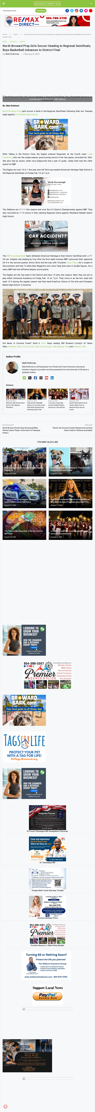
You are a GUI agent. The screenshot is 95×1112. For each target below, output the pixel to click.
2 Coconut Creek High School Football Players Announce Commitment (56, 405)
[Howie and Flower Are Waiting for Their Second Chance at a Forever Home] (70, 462)
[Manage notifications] (5, 1107)
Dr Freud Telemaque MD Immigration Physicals (47, 831)
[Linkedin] (81, 10)
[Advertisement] (47, 74)
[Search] (91, 4)
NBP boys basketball (16, 256)
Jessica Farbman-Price (47, 918)
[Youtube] (90, 10)
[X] (30, 378)
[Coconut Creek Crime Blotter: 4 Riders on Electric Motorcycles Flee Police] (24, 493)
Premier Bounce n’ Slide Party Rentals (47, 945)
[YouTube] (46, 378)
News (16, 34)
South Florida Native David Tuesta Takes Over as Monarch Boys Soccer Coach (78, 406)
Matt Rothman (12, 54)
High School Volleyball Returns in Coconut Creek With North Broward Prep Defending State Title (36, 406)
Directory (41, 11)
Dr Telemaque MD (47, 862)
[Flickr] (86, 10)
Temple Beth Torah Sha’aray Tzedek (47, 890)
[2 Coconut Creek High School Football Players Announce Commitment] (70, 525)
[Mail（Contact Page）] (24, 378)
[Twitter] (72, 10)
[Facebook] (67, 10)
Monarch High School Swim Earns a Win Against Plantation (15, 405)
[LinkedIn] (52, 378)
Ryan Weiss (72, 262)
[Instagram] (76, 10)
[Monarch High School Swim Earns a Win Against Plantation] (24, 462)
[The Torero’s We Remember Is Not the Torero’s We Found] (24, 525)
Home (5, 34)
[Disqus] (47, 578)
